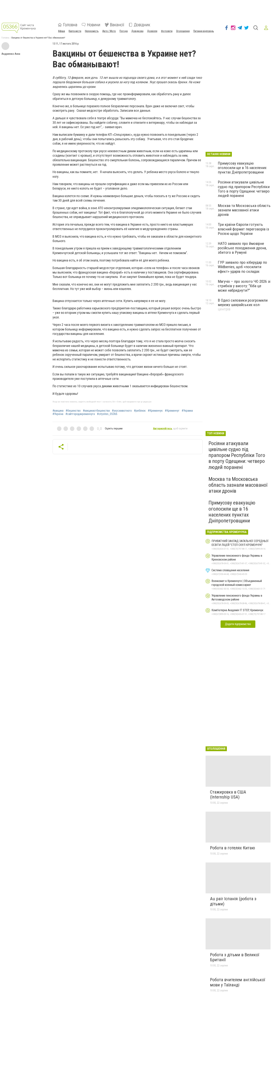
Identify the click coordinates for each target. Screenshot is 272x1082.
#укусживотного (122, 410)
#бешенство (73, 410)
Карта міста (75, 31)
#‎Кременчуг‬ (172, 410)
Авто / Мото (109, 31)
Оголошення (183, 31)
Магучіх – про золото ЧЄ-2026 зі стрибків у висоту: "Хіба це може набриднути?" (244, 286)
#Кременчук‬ (155, 410)
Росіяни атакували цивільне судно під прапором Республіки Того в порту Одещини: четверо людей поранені (244, 189)
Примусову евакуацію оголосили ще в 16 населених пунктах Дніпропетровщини (242, 167)
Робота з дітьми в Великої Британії (234, 957)
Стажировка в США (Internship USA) (228, 794)
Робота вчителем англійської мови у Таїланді (237, 982)
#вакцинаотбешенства (96, 410)
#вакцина (58, 410)
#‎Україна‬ (58, 414)
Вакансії (117, 25)
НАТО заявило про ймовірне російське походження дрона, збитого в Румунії (242, 248)
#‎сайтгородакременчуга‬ (80, 414)
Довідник (142, 25)
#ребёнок (140, 410)
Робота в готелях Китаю (232, 847)
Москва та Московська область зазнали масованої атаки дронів (244, 210)
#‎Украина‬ (187, 410)
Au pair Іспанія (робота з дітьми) (233, 901)
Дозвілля (152, 31)
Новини (93, 25)
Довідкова (137, 31)
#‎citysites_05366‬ (107, 414)
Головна (70, 25)
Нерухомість (92, 31)
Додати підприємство (238, 624)
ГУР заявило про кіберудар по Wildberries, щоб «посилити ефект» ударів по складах (242, 267)
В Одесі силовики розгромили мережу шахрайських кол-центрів (243, 304)
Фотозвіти (166, 31)
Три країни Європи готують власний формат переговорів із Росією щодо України (243, 229)
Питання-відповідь (203, 31)
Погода (124, 31)
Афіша (61, 31)
